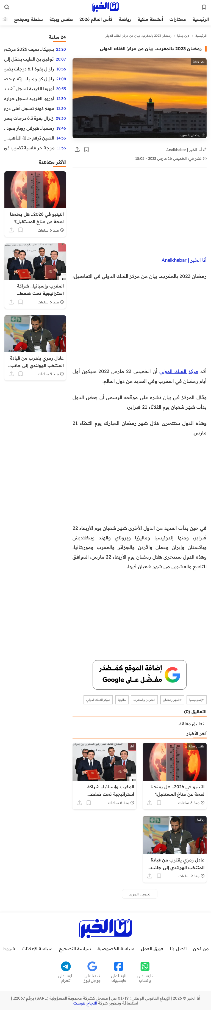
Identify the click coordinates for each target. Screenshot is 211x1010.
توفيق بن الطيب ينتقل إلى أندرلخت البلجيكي (29, 59)
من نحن (201, 948)
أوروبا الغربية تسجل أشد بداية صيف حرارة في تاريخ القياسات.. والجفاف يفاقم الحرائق (29, 88)
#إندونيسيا (196, 700)
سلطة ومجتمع (28, 19)
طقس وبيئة (61, 19)
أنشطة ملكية (150, 19)
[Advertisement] (140, 214)
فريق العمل (152, 948)
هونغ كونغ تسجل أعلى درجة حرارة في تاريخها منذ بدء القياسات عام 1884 (29, 108)
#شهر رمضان (172, 700)
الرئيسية (201, 19)
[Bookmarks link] (204, 7)
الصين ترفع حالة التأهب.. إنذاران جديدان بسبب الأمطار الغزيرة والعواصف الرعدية (29, 138)
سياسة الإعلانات (37, 948)
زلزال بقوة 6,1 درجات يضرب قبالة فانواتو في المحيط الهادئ (29, 69)
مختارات (178, 19)
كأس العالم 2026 (95, 19)
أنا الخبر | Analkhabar (184, 149)
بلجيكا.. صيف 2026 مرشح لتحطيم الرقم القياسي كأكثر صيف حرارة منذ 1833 (29, 49)
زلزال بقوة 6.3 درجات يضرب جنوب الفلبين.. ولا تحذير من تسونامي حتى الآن (29, 118)
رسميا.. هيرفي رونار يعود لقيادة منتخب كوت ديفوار (29, 128)
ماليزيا (122, 700)
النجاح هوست (85, 1003)
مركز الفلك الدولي (178, 371)
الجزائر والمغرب (144, 700)
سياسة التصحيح (75, 948)
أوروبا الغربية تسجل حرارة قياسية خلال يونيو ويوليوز (29, 98)
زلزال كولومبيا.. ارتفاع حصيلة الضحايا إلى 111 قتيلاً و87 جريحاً (29, 78)
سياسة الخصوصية (116, 948)
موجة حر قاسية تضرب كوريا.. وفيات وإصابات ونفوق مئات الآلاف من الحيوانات (29, 147)
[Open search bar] (7, 7)
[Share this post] (77, 149)
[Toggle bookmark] (86, 149)
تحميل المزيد (140, 894)
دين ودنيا (183, 36)
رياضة (125, 19)
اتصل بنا (178, 948)
